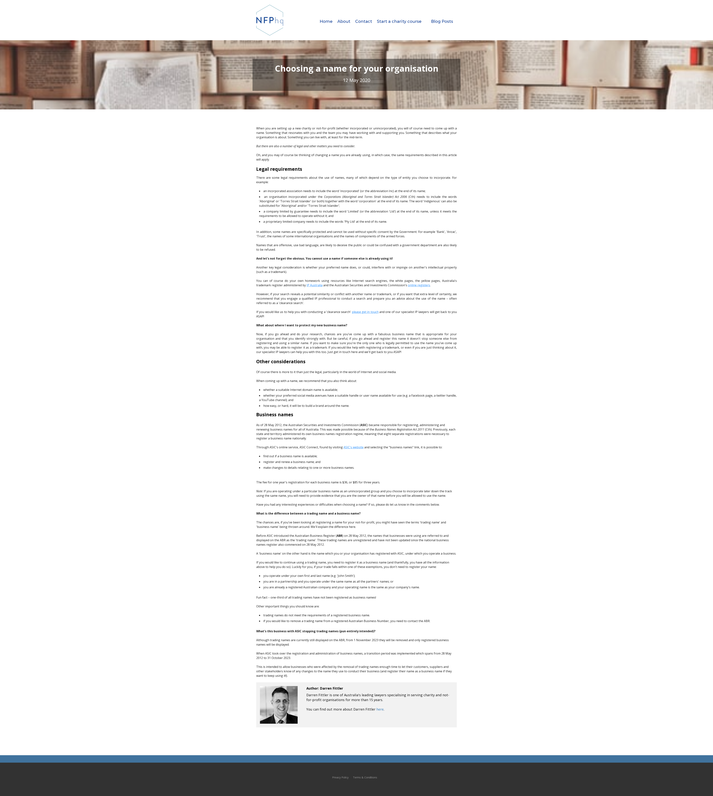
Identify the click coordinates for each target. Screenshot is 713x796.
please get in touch (365, 312)
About (343, 21)
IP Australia (315, 285)
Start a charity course (399, 21)
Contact (363, 21)
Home (326, 21)
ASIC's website (354, 447)
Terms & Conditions (365, 777)
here (380, 709)
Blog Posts (442, 21)
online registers (419, 285)
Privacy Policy (340, 777)
